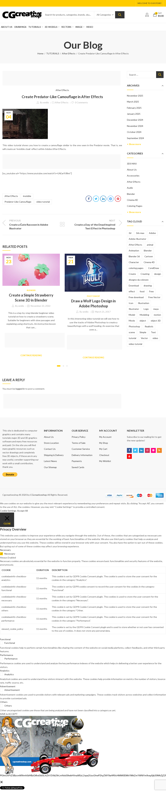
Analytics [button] (4, 670)
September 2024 (135, 138)
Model (132, 314)
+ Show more (134, 144)
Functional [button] (5, 639)
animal (150, 244)
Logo (146, 309)
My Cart (103, 448)
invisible (27, 196)
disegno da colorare (138, 279)
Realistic (149, 326)
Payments (77, 461)
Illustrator (134, 309)
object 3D (156, 320)
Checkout (104, 455)
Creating (145, 273)
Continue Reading (31, 355)
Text (153, 332)
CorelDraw (153, 268)
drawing (148, 285)
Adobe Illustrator (137, 238)
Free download (136, 297)
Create (132, 273)
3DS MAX (132, 163)
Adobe (152, 233)
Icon (131, 303)
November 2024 (135, 126)
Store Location (51, 442)
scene (132, 332)
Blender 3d (134, 256)
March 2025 (133, 101)
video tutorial (43, 201)
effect (132, 291)
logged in (20, 388)
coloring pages (136, 268)
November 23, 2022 (40, 305)
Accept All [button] (22, 510)
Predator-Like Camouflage (18, 201)
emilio (46, 102)
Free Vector (154, 297)
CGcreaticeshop (38, 494)
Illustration (143, 303)
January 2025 (133, 113)
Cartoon (148, 256)
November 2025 (135, 95)
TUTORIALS (52, 53)
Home (40, 53)
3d (130, 233)
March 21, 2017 (103, 311)
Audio (130, 187)
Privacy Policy (78, 436)
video (155, 338)
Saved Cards (78, 467)
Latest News (50, 461)
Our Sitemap (50, 467)
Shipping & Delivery (54, 455)
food (142, 291)
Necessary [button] (5, 550)
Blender (31, 290)
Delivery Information (82, 455)
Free (151, 291)
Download (134, 285)
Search (119, 14)
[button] (59, 365)
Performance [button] (6, 655)
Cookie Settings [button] (8, 510)
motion (157, 314)
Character (134, 262)
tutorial (132, 338)
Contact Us (50, 448)
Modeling (144, 314)
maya (156, 309)
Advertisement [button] (7, 686)
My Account (105, 436)
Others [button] (3, 702)
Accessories (133, 175)
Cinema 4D (132, 200)
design (157, 273)
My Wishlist (105, 461)
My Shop (103, 442)
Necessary (9, 553)
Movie (132, 320)
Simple (143, 332)
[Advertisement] (62, 78)
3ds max (140, 233)
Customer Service (81, 448)
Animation (134, 250)
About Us (132, 169)
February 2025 (134, 107)
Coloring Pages (134, 206)
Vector (144, 338)
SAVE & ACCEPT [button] (9, 714)
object (143, 320)
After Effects (68, 53)
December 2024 (135, 119)
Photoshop (93, 296)
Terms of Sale (78, 442)
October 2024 (134, 132)
